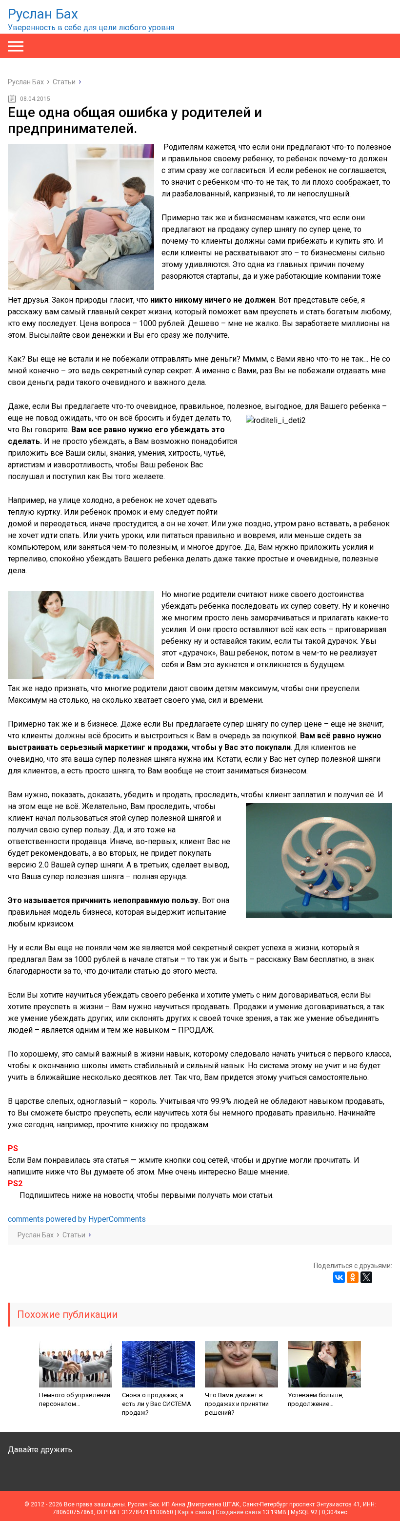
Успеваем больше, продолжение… (315, 1399)
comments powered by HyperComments (77, 1219)
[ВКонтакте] (339, 1277)
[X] (366, 1277)
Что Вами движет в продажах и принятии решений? (237, 1403)
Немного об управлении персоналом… (74, 1399)
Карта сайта (194, 1512)
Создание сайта (238, 1512)
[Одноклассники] (353, 1277)
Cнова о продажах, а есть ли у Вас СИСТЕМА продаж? (156, 1403)
